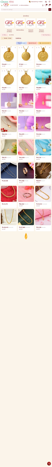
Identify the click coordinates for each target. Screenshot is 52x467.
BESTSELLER (33, 43)
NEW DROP (22, 43)
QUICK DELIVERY (45, 43)
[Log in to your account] (42, 5)
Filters (5, 34)
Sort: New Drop (46, 34)
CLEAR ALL (18, 38)
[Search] (49, 9)
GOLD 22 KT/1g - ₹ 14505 (36, 1)
